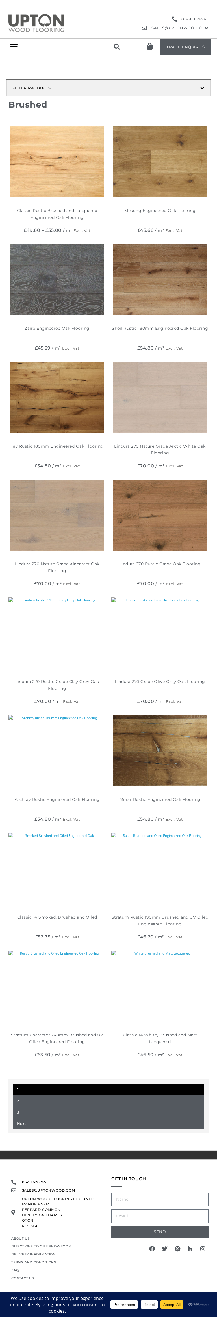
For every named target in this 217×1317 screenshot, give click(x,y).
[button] (13, 46)
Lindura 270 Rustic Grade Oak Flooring (160, 563)
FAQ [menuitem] (15, 1270)
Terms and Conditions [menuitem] (33, 1262)
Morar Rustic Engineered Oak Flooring (160, 799)
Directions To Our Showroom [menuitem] (41, 1246)
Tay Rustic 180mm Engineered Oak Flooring (57, 446)
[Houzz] (190, 1249)
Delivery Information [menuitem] (33, 1254)
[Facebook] (152, 1249)
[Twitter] (164, 1249)
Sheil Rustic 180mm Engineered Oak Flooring (160, 328)
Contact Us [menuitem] (22, 1278)
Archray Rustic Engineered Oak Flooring (57, 799)
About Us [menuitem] (20, 1238)
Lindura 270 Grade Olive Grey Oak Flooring (160, 681)
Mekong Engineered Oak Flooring (160, 210)
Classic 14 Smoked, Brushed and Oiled (57, 917)
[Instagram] (203, 1249)
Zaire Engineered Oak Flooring (57, 328)
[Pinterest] (177, 1249)
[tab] (108, 88)
